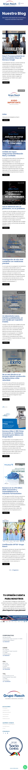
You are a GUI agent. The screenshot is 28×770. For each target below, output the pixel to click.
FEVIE (4, 728)
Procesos (5, 708)
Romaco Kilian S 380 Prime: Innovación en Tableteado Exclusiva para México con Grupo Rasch (13, 434)
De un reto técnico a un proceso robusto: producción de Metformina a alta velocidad (13, 377)
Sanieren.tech (6, 718)
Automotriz (5, 716)
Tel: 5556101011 (6, 641)
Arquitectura (6, 710)
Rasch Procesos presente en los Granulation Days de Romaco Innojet (13, 58)
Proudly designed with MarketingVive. (14, 765)
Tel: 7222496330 (6, 681)
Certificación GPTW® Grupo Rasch (13, 545)
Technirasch (6, 714)
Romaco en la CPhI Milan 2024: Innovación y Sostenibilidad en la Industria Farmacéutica (12, 491)
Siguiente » (16, 570)
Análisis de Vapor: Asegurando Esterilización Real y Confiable (12, 154)
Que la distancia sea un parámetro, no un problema (13, 208)
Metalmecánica (7, 712)
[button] (25, 767)
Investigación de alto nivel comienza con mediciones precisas (12, 261)
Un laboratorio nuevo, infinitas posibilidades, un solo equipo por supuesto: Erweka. (12, 319)
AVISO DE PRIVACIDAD (14, 768)
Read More (6, 82)
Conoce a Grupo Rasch (8, 724)
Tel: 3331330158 (6, 669)
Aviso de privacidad (14, 763)
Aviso (4, 114)
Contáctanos (6, 726)
